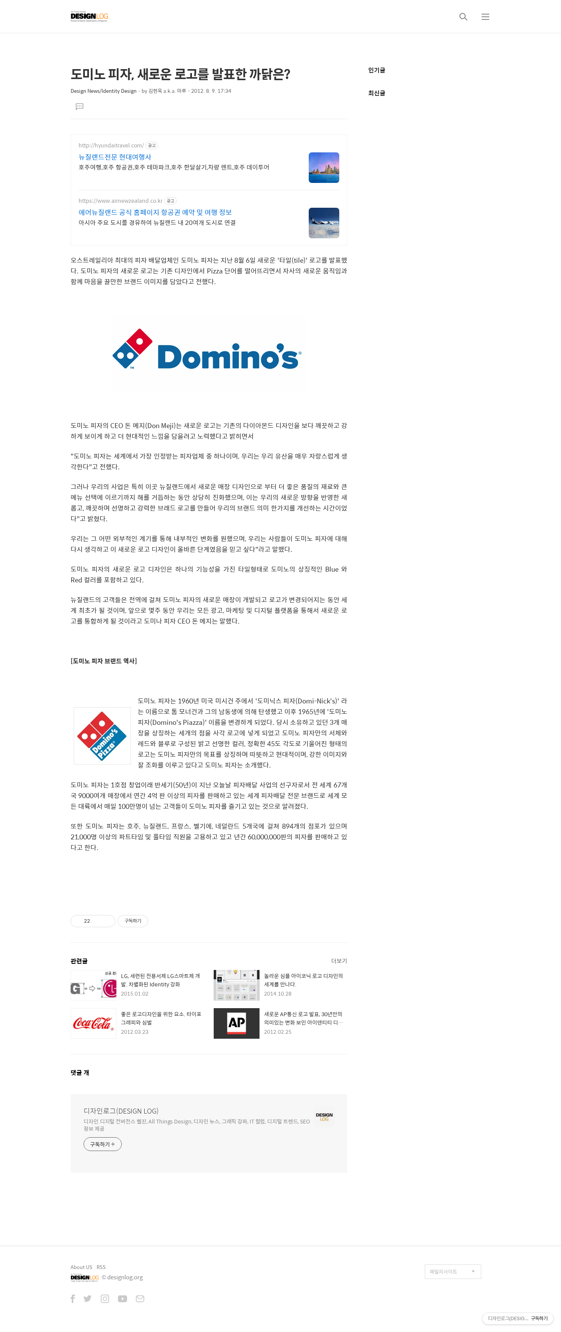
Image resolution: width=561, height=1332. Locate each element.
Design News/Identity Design (104, 91)
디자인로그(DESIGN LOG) (121, 1110)
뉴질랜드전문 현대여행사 (115, 157)
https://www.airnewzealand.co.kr (121, 200)
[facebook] (73, 1300)
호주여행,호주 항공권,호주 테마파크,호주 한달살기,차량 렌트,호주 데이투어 (174, 166)
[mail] (140, 1300)
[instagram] (105, 1300)
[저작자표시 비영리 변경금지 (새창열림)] (158, 921)
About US (81, 1267)
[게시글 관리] (106, 921)
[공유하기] (97, 921)
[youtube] (122, 1300)
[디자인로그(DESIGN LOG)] (90, 16)
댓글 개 (80, 1072)
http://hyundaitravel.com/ (111, 145)
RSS (101, 1267)
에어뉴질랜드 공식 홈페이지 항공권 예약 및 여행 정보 (155, 212)
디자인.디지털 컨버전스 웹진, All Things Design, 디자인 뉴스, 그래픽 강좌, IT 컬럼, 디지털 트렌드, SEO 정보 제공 (197, 1124)
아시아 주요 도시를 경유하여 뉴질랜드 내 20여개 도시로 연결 (157, 222)
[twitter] (88, 1300)
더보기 (339, 960)
